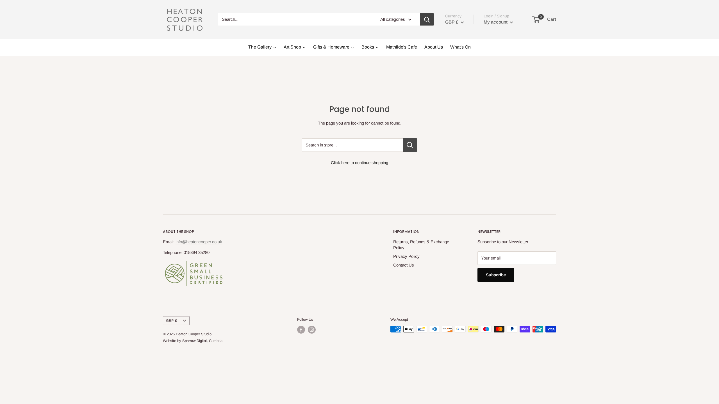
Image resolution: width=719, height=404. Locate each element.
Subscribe (496, 274)
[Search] (427, 19)
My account (496, 22)
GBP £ (171, 320)
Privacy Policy (406, 256)
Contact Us (403, 265)
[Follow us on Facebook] (301, 330)
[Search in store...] (410, 145)
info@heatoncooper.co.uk (199, 241)
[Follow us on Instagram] (312, 330)
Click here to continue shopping (359, 162)
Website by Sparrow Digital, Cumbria (192, 341)
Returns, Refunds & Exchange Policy (421, 244)
